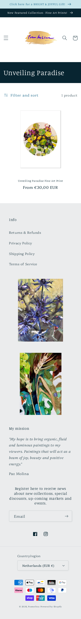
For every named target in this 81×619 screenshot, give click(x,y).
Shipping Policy (22, 253)
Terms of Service (23, 263)
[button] (6, 38)
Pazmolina (34, 606)
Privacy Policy (20, 243)
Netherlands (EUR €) (38, 565)
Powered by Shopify (51, 606)
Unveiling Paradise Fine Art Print (40, 180)
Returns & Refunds (25, 232)
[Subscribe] (66, 516)
